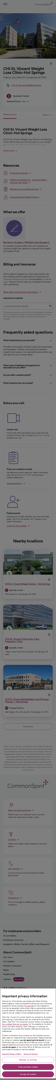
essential (30, 1006)
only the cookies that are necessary (27, 1023)
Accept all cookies (28, 1074)
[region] (28, 1033)
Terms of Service (30, 1054)
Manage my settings (28, 1060)
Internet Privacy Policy (11, 1054)
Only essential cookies (28, 1067)
